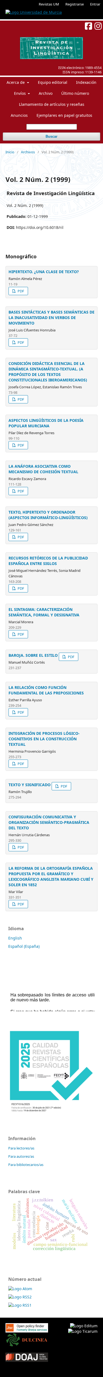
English (15, 938)
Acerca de (16, 82)
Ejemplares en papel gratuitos (64, 115)
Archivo (45, 93)
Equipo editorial (52, 82)
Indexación (86, 82)
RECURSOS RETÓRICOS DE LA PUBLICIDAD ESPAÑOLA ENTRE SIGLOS (48, 560)
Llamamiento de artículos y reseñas (51, 104)
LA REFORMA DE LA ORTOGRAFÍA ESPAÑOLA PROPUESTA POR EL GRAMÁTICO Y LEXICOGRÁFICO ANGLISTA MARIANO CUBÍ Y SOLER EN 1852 (51, 876)
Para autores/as (21, 1156)
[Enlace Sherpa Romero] (26, 1326)
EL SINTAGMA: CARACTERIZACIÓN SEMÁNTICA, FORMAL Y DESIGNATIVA (44, 612)
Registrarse (74, 4)
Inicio (9, 151)
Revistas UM (49, 4)
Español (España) (24, 946)
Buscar (51, 136)
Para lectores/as (21, 1148)
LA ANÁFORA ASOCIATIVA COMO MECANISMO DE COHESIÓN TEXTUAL (43, 469)
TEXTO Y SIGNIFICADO (30, 784)
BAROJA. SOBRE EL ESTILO (33, 655)
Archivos (28, 151)
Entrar (95, 4)
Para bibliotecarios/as (25, 1164)
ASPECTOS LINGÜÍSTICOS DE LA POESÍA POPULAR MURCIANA (46, 423)
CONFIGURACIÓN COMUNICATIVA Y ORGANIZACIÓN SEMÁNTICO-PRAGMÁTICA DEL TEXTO (49, 822)
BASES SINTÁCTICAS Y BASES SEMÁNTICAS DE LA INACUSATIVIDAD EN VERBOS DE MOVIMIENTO (51, 317)
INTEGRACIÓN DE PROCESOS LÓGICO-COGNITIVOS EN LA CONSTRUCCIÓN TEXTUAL (44, 739)
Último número (75, 93)
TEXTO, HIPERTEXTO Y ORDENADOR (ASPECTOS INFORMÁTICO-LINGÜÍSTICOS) (48, 514)
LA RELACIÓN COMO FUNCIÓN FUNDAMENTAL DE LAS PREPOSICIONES (46, 690)
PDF (20, 291)
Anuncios (19, 115)
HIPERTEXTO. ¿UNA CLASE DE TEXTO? (44, 271)
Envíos (20, 93)
